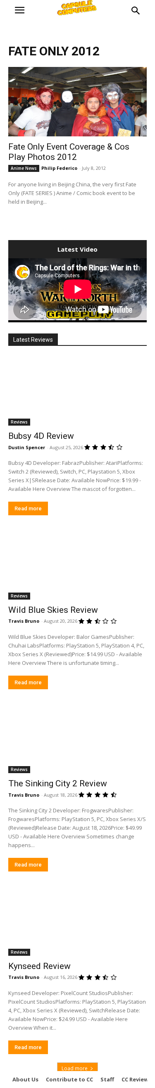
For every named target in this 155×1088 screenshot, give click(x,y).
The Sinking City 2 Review (57, 783)
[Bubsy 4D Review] (77, 391)
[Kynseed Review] (77, 921)
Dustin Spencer (26, 447)
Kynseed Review (39, 966)
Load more (75, 1068)
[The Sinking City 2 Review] (77, 739)
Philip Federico (59, 168)
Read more (28, 508)
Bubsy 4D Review (41, 436)
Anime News (24, 168)
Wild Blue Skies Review (53, 610)
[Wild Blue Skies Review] (77, 565)
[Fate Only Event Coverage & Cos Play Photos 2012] (77, 101)
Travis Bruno (23, 621)
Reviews (19, 422)
